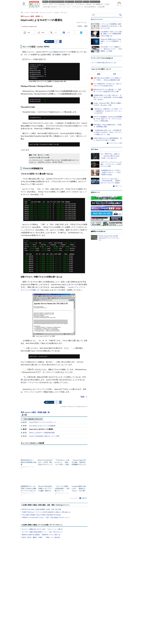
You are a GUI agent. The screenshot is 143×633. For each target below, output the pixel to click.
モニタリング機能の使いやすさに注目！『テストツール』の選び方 (42, 529)
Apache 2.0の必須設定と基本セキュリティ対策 (44, 436)
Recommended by (74, 498)
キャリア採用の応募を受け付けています (104, 62)
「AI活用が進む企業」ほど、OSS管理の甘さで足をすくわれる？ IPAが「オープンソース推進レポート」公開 (108, 132)
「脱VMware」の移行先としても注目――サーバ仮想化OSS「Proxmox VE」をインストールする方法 (108, 111)
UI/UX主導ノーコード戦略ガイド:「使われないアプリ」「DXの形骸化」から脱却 (111, 49)
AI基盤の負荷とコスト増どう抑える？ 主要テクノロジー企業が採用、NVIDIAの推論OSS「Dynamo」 (108, 97)
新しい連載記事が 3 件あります (33, 419)
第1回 (55, 54)
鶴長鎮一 (80, 26)
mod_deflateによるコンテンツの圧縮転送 (42, 426)
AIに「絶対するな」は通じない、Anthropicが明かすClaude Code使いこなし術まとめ (110, 156)
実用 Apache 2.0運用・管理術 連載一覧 (35, 412)
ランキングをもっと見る (115, 143)
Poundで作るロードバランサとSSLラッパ (42, 422)
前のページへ (49, 41)
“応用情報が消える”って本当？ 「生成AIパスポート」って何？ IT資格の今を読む (111, 172)
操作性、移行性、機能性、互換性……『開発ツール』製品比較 (41, 537)
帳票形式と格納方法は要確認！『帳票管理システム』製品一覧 (41, 534)
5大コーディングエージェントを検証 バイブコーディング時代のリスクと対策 (111, 164)
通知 (43, 32)
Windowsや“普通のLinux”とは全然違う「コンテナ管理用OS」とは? (110, 41)
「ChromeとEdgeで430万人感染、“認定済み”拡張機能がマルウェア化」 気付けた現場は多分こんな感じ (79, 464)
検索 (120, 14)
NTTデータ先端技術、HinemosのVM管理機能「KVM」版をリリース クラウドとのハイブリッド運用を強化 (108, 119)
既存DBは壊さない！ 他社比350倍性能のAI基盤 (28, 462)
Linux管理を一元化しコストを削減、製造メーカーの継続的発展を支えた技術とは (111, 34)
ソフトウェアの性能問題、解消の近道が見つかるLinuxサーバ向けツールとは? (111, 26)
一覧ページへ (118, 186)
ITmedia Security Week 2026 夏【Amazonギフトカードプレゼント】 (108, 238)
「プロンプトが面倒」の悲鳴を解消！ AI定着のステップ (62, 489)
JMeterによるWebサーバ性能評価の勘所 (42, 432)
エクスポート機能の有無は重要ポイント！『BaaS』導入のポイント (42, 532)
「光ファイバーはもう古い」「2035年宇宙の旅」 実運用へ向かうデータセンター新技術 (110, 181)
